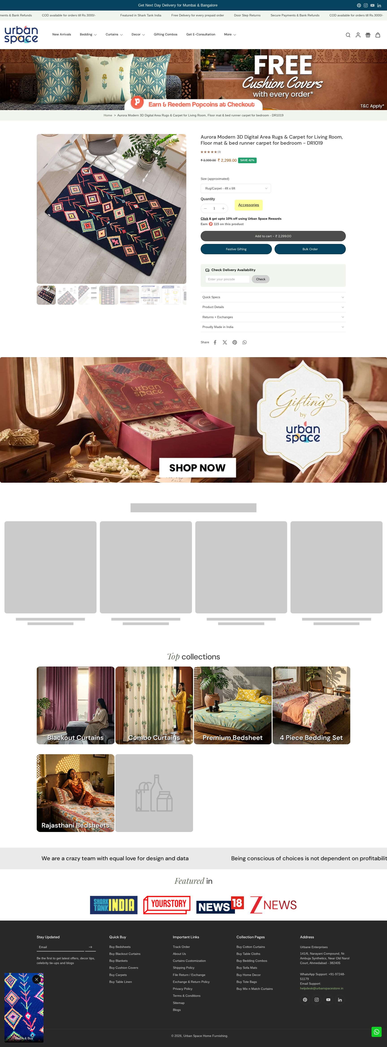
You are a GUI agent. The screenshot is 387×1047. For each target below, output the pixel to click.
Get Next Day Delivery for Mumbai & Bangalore (177, 5)
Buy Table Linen (120, 982)
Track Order (181, 947)
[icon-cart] (378, 34)
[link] (154, 797)
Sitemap (179, 1003)
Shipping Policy (183, 967)
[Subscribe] (90, 947)
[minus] (205, 208)
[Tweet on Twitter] (225, 342)
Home (108, 115)
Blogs (177, 1010)
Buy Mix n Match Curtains (254, 989)
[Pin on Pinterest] (235, 342)
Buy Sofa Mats (246, 967)
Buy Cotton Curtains (250, 947)
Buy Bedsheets (120, 947)
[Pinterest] (359, 5)
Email (43, 947)
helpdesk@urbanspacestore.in (321, 988)
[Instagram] (365, 5)
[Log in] (358, 35)
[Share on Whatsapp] (244, 342)
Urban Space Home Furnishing (205, 1036)
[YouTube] (372, 5)
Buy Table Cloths (248, 954)
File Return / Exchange (189, 975)
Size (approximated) (215, 178)
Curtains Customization (189, 960)
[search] (348, 34)
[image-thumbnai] (46, 295)
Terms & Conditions (186, 995)
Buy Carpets (118, 975)
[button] (273, 236)
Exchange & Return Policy (191, 982)
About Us (179, 954)
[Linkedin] (379, 5)
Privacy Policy (182, 989)
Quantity (208, 199)
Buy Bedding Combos (251, 960)
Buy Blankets (118, 960)
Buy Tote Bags (246, 982)
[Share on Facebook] (215, 342)
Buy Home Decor (248, 975)
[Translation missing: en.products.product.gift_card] (368, 35)
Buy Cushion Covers (123, 967)
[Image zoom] (111, 209)
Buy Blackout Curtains (124, 954)
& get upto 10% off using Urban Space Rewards (241, 218)
